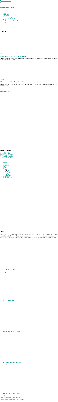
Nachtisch (51, 236)
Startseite (4, 13)
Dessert (17, 234)
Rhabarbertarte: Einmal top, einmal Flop (12, 82)
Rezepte (4, 16)
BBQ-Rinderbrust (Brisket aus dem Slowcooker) (12, 393)
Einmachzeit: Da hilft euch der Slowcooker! (11, 300)
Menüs (2, 53)
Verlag (36, 237)
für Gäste (49, 234)
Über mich (5, 19)
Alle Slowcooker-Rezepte (9, 17)
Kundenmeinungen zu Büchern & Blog (12, 20)
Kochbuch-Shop (6, 14)
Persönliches (5, 167)
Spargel (19, 237)
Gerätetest (12, 235)
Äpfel (56, 237)
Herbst (26, 235)
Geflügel (9, 236)
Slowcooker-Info (6, 15)
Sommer (16, 237)
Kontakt (6, 22)
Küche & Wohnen (6, 165)
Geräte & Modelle (6, 163)
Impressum (5, 21)
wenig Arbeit (47, 237)
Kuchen (45, 236)
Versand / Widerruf (8, 25)
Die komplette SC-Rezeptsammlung (7, 156)
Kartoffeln (33, 235)
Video (39, 237)
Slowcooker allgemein (7, 176)
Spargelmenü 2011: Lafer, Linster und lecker (13, 56)
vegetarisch (32, 237)
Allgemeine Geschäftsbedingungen (11, 24)
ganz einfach (3, 235)
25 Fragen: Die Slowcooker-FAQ (7, 154)
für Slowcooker (8, 172)
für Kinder (54, 234)
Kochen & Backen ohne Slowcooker (11, 18)
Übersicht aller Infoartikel (5, 152)
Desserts (6, 171)
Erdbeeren (25, 234)
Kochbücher (5, 164)
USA (28, 237)
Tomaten (25, 237)
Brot (8, 170)
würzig (50, 237)
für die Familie (41, 234)
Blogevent (8, 234)
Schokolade (6, 237)
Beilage (3, 234)
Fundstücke (5, 162)
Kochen (6, 173)
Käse (48, 235)
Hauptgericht (19, 236)
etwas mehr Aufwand (30, 234)
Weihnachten (42, 237)
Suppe (21, 237)
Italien (29, 235)
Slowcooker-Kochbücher (7, 177)
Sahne (3, 237)
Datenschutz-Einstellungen (20, 399)
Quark (1, 237)
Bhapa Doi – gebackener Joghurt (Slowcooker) (12, 331)
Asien (1, 234)
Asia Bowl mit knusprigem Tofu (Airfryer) (11, 269)
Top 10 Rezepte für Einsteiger (6, 155)
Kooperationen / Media (9, 23)
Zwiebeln (53, 237)
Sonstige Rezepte (8, 175)
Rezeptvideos (7, 174)
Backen (2, 79)
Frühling (34, 234)
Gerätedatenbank (4, 153)
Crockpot (14, 234)
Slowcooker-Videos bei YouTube (7, 157)
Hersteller (10, 153)
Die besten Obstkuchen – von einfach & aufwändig (12, 362)
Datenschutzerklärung (9, 26)
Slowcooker (11, 237)
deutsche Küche (21, 234)
